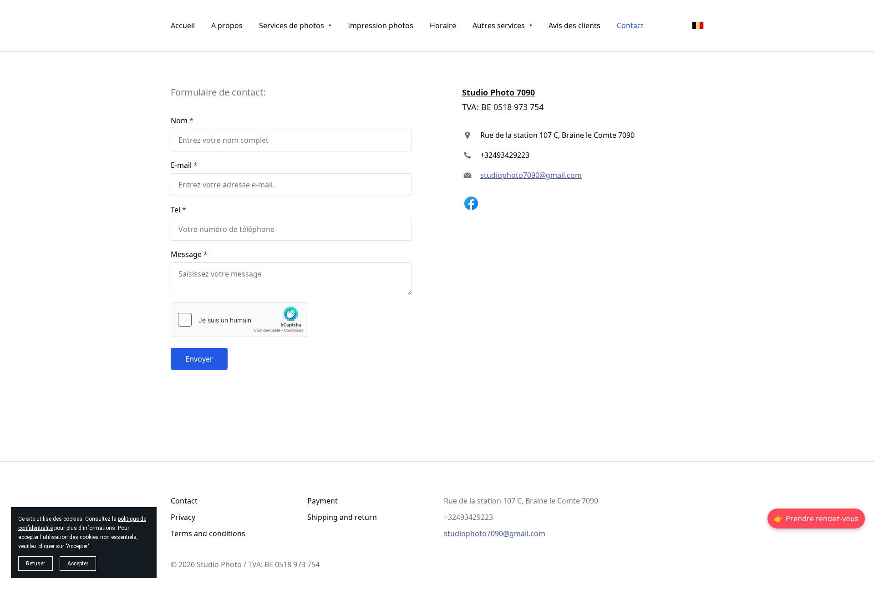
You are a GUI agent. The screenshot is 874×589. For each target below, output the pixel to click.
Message (186, 254)
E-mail (181, 165)
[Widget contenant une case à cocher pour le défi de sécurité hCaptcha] (239, 319)
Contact (184, 501)
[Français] (697, 25)
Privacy (183, 517)
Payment (322, 501)
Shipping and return (342, 517)
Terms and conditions (208, 534)
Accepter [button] (77, 563)
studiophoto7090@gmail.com (531, 175)
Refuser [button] (35, 563)
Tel (175, 210)
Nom (179, 121)
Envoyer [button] (199, 359)
